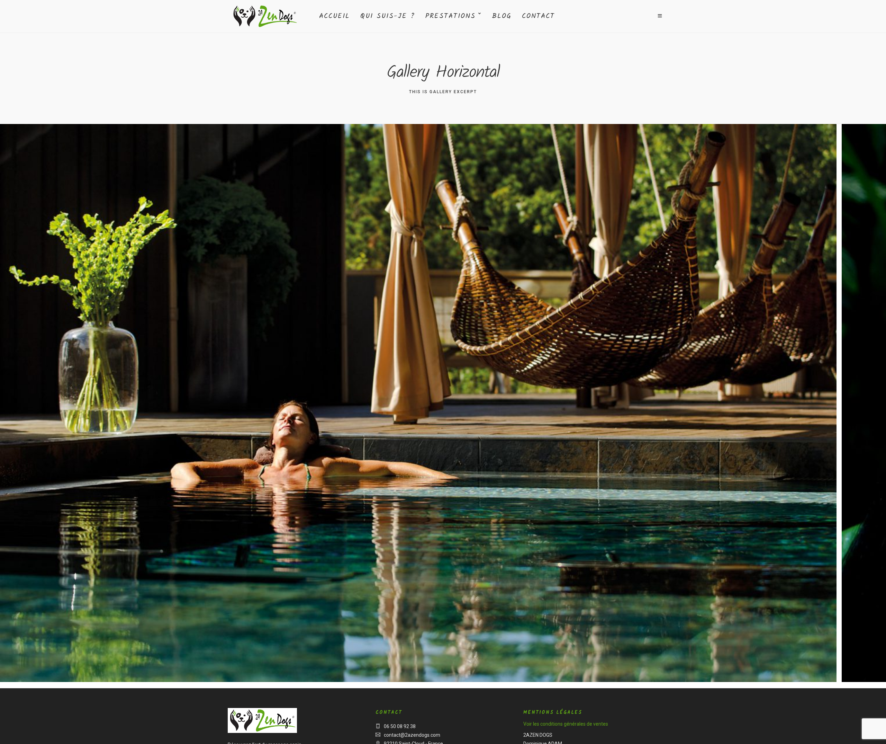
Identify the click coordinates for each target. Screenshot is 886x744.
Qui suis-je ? (387, 16)
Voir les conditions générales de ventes (565, 724)
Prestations (450, 16)
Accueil (334, 16)
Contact (538, 16)
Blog (502, 16)
